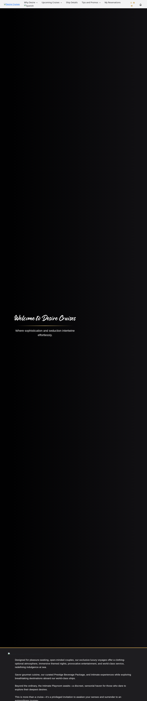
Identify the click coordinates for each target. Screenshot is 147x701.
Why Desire (29, 2)
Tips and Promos (90, 2)
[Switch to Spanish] (29, 5)
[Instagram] (131, 3)
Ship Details (72, 2)
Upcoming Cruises (50, 2)
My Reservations (113, 2)
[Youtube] (132, 6)
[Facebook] (134, 3)
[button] (36, 2)
